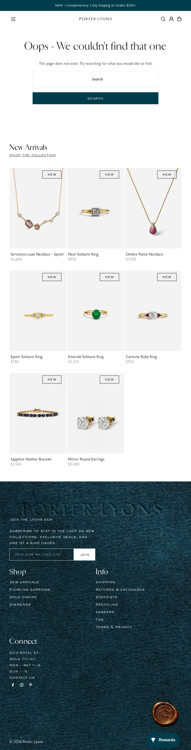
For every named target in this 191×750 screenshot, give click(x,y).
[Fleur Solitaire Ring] (95, 208)
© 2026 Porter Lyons (26, 742)
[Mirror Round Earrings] (95, 413)
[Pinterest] (30, 685)
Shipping (105, 582)
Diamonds (20, 604)
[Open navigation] (42, 19)
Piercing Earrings (29, 589)
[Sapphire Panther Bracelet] (37, 413)
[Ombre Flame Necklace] (153, 208)
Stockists (106, 597)
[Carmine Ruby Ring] (153, 311)
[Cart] (179, 19)
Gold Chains (23, 597)
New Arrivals (24, 582)
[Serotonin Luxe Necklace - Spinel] (37, 208)
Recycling (107, 604)
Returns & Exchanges (120, 589)
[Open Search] (163, 19)
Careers (105, 612)
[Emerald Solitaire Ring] (95, 311)
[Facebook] (13, 685)
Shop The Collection (32, 155)
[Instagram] (21, 685)
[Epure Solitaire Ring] (37, 311)
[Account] (171, 19)
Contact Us (22, 677)
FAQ (100, 619)
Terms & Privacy (114, 627)
